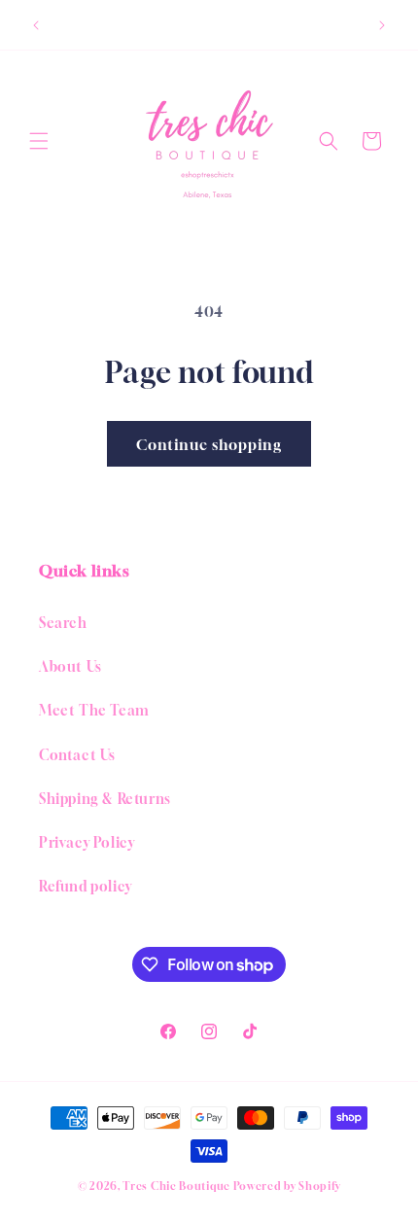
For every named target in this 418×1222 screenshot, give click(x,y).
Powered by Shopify (287, 1185)
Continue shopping (209, 444)
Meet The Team (94, 710)
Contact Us (77, 755)
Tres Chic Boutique (176, 1185)
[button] (38, 141)
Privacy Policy (86, 842)
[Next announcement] (382, 25)
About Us (70, 666)
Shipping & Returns (105, 798)
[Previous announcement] (36, 25)
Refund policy (85, 886)
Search (63, 622)
